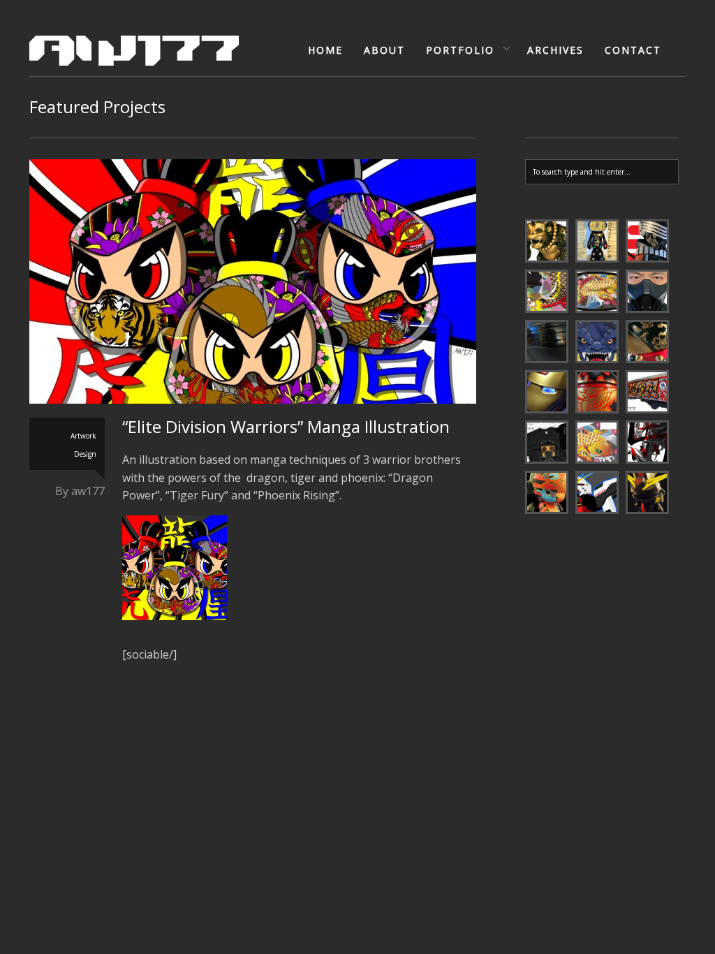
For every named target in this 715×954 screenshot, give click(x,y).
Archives (555, 50)
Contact (633, 50)
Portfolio (455, 50)
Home (325, 50)
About (384, 50)
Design (85, 454)
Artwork (83, 436)
